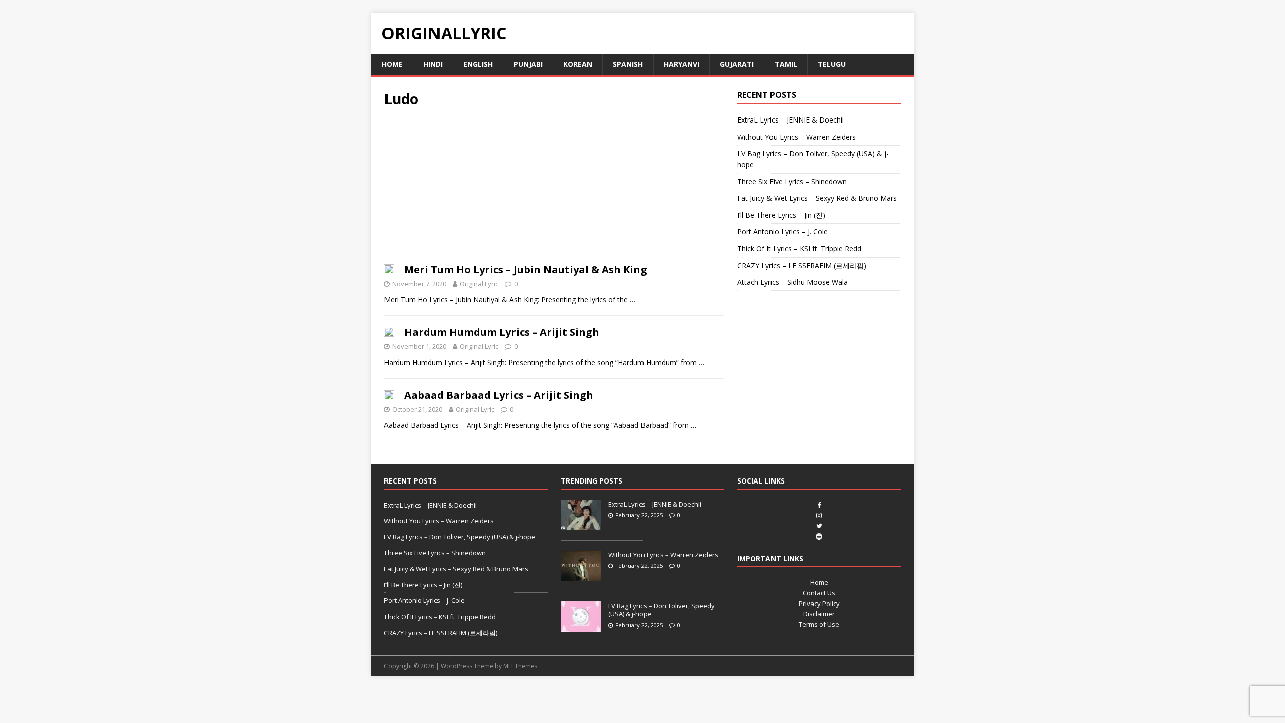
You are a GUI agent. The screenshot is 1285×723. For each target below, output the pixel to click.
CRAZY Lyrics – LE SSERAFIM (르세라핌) (801, 265)
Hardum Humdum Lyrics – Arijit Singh (501, 332)
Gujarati (737, 64)
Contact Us (819, 592)
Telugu (832, 64)
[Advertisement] (554, 188)
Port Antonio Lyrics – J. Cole (782, 231)
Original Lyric (479, 283)
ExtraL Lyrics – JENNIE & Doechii (790, 120)
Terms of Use (819, 624)
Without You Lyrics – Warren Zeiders (796, 137)
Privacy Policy (819, 603)
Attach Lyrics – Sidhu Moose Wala (792, 282)
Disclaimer (819, 613)
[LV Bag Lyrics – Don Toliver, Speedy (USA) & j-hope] (581, 626)
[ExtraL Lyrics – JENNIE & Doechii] (581, 524)
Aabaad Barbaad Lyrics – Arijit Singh (498, 395)
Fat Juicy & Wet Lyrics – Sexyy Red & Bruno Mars (817, 198)
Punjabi (528, 64)
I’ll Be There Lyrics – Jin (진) (781, 215)
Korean (577, 64)
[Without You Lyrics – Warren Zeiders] (581, 575)
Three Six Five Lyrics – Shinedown (792, 181)
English (478, 64)
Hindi (433, 64)
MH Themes (520, 666)
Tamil (786, 64)
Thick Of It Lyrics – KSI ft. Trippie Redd (799, 248)
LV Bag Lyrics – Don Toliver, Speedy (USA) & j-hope (459, 536)
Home (392, 64)
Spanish (628, 64)
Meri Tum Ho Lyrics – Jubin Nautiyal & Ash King (525, 269)
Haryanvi (681, 64)
